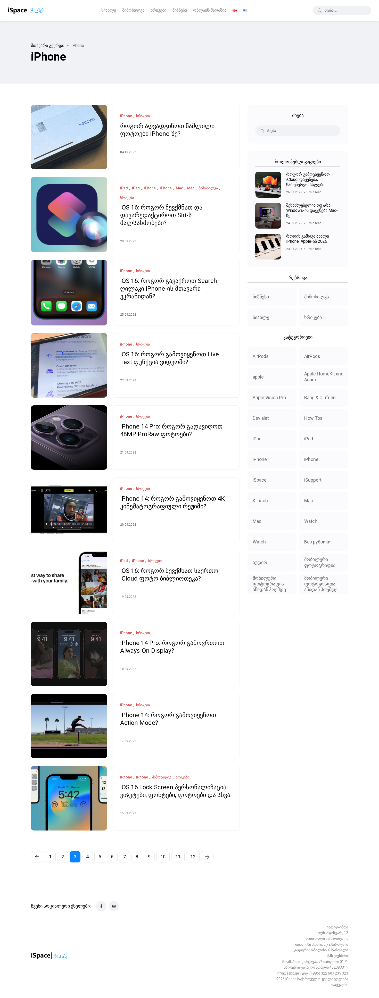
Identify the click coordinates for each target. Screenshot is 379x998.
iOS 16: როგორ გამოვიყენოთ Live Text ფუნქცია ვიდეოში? (169, 358)
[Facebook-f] (101, 906)
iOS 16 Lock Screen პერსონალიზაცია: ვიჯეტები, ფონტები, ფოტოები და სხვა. (176, 791)
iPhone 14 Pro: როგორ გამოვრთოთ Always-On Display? (172, 647)
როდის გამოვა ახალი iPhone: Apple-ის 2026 (307, 239)
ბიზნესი (179, 10)
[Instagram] (114, 906)
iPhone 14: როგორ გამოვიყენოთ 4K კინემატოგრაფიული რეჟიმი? (172, 502)
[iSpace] (26, 10)
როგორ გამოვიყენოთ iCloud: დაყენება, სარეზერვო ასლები (308, 179)
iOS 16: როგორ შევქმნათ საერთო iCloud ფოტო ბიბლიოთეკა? (169, 574)
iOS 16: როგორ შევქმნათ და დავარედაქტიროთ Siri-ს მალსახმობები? (161, 215)
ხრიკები (158, 10)
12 (192, 856)
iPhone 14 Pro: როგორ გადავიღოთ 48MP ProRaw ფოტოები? (171, 430)
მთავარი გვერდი (47, 45)
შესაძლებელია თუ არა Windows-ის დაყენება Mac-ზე (312, 210)
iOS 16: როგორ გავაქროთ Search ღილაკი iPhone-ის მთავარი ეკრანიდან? (168, 289)
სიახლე (108, 10)
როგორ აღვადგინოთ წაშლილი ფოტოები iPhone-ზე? (167, 130)
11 (177, 856)
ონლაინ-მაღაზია (209, 10)
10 (163, 856)
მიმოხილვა (133, 10)
